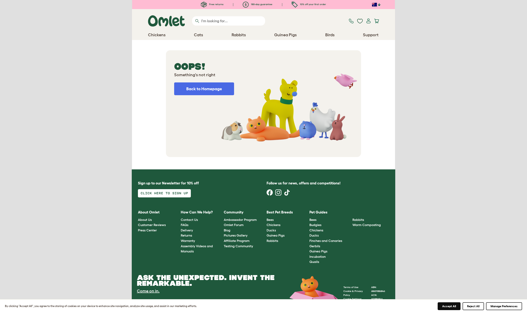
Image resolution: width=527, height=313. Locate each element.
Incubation (317, 256)
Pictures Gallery (235, 235)
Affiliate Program (237, 241)
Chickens (273, 225)
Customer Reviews (152, 225)
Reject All (473, 306)
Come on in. (148, 291)
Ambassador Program (240, 220)
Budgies (315, 225)
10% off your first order (312, 4)
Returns (186, 235)
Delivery (187, 230)
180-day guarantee (261, 4)
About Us (145, 220)
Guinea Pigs (275, 235)
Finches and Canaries (325, 241)
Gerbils (314, 246)
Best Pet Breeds (280, 212)
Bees (270, 220)
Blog (227, 230)
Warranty (188, 241)
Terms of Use (350, 287)
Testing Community (238, 246)
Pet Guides (318, 212)
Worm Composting (366, 225)
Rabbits (272, 241)
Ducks (271, 230)
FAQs (184, 225)
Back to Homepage (204, 89)
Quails (314, 262)
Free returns (216, 4)
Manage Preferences (504, 306)
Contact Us (189, 220)
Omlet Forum (234, 225)
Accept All (449, 306)
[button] (349, 212)
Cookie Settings (352, 299)
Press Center (147, 230)
